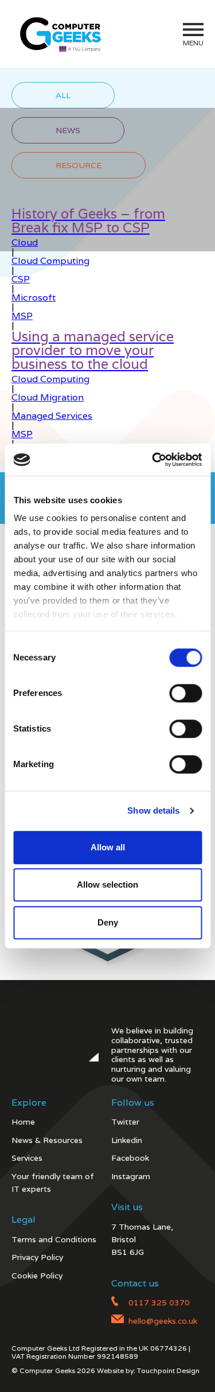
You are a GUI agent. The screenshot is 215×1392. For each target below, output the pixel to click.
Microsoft (33, 297)
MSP (22, 316)
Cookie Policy (36, 1275)
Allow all (108, 847)
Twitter (125, 1122)
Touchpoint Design (168, 1370)
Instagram (130, 1176)
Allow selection (107, 884)
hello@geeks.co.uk (162, 1321)
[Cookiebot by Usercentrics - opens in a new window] (153, 459)
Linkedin (126, 1140)
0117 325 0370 (159, 1302)
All (63, 95)
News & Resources (47, 1140)
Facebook (130, 1158)
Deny (107, 922)
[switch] (185, 693)
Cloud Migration (47, 397)
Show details (153, 810)
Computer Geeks (58, 34)
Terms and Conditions (53, 1239)
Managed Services (51, 416)
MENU (193, 42)
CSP (20, 279)
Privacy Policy (37, 1257)
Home (23, 1122)
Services (26, 1158)
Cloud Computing (50, 261)
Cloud (24, 242)
